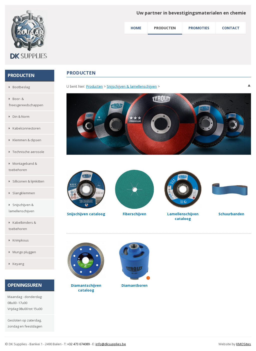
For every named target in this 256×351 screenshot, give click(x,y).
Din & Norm (21, 116)
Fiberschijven (134, 214)
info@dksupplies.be (111, 344)
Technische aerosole (28, 152)
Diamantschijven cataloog (86, 287)
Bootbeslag (21, 87)
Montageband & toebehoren (23, 166)
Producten (165, 28)
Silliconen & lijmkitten (28, 181)
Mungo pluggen (24, 252)
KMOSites (243, 344)
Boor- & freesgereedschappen (26, 101)
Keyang (18, 264)
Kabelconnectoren (26, 128)
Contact (231, 28)
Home (136, 28)
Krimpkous (20, 240)
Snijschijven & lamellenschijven (132, 86)
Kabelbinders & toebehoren (22, 225)
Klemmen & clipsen (26, 140)
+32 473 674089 (78, 344)
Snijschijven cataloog (86, 214)
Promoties (198, 28)
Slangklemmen (23, 193)
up (249, 85)
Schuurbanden (231, 214)
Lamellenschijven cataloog (182, 216)
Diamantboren (135, 285)
